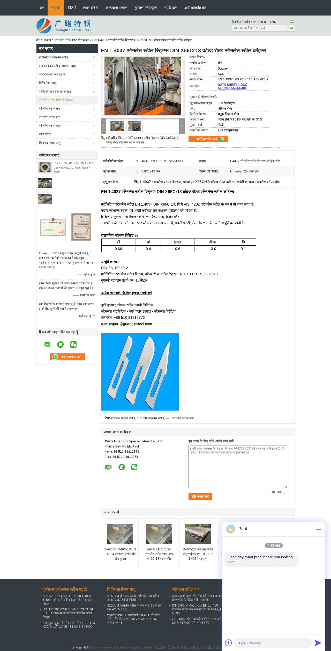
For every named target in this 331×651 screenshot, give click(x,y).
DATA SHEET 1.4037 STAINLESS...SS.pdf (233, 86)
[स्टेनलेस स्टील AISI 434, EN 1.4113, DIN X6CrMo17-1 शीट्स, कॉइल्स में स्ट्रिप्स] (45, 167)
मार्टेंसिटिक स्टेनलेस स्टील (53, 57)
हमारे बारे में (90, 7)
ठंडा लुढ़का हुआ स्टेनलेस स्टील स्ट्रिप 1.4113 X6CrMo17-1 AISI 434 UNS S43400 (69, 625)
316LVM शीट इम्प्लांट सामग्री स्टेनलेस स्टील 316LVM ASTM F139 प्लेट (133, 598)
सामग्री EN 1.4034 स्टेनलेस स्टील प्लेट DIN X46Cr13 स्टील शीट (159, 554)
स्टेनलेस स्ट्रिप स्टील (123, 418)
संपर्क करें (170, 7)
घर (42, 7)
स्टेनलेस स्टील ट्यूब (50, 125)
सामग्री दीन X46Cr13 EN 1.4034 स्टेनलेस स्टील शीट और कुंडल (120, 554)
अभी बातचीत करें (195, 8)
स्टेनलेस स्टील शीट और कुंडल (72, 40)
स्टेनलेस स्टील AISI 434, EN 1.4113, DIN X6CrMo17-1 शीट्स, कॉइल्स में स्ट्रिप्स (74, 167)
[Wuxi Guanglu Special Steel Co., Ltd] (64, 25)
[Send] (318, 642)
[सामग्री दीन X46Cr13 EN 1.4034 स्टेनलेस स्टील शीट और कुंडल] (120, 534)
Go (290, 28)
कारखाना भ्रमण (116, 7)
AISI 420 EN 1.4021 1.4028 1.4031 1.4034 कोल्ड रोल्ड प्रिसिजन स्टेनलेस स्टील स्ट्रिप (68, 599)
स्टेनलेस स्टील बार (49, 117)
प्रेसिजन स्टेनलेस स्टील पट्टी (55, 91)
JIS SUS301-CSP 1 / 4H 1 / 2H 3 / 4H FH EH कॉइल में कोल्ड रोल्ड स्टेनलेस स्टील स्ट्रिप (68, 613)
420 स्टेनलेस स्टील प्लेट (180, 418)
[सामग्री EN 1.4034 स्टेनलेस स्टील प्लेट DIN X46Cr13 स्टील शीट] (159, 534)
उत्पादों (55, 7)
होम (38, 40)
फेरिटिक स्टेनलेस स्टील (52, 74)
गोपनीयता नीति (80, 647)
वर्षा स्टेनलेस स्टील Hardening (57, 66)
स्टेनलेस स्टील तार (49, 108)
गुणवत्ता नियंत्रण (146, 7)
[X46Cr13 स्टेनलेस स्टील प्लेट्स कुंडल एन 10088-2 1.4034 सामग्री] (198, 534)
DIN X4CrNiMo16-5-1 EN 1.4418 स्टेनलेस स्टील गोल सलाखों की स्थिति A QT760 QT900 (199, 609)
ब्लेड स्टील (45, 134)
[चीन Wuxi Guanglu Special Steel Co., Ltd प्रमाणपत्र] (53, 227)
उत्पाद (47, 40)
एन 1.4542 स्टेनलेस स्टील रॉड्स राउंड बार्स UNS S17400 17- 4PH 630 (196, 621)
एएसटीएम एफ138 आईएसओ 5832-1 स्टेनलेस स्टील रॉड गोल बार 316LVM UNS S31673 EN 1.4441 (133, 619)
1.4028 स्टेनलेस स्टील (150, 418)
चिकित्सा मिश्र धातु (49, 143)
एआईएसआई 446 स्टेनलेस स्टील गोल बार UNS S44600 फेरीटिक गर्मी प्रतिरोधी (199, 598)
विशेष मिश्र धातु (48, 83)
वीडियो (71, 7)
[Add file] (228, 642)
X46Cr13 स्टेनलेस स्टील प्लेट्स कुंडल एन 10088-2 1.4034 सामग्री (198, 554)
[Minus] (318, 529)
